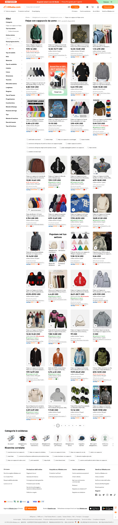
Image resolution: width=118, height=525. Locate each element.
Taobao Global (67, 516)
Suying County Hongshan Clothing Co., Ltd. (57, 299)
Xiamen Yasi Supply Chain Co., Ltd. (80, 93)
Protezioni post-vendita (33, 483)
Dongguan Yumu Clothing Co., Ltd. (57, 129)
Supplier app (52, 508)
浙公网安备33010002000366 (89, 522)
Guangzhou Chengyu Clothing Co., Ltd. (57, 224)
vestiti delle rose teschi (34, 139)
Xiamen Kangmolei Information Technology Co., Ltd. (102, 262)
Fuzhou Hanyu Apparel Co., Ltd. (102, 226)
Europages (86, 516)
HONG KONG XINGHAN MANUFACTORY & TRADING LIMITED (35, 224)
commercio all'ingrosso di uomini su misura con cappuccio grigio (45, 143)
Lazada (59, 516)
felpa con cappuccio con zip (78, 452)
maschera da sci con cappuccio (16, 452)
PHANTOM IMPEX (53, 185)
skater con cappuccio (96, 452)
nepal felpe (11, 456)
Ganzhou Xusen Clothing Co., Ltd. (102, 379)
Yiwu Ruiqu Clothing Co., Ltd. (101, 133)
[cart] (93, 7)
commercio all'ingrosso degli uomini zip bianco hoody (42, 147)
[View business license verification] (76, 522)
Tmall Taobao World (49, 516)
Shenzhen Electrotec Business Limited (35, 300)
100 (80, 425)
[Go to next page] (83, 425)
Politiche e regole (32, 492)
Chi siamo (7, 469)
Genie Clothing (97, 186)
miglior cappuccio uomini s (74, 143)
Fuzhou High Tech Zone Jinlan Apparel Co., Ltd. (102, 93)
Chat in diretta (76, 476)
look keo (72, 460)
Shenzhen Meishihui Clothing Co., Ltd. (35, 93)
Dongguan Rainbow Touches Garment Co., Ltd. (80, 55)
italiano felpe (49, 139)
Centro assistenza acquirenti (80, 473)
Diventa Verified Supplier (102, 483)
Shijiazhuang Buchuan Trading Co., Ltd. (80, 303)
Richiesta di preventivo (56, 476)
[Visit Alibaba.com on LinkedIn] (100, 495)
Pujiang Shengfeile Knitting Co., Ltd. (35, 262)
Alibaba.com (83, 508)
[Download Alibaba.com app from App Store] (94, 508)
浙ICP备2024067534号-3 (106, 522)
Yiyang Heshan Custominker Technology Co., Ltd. (57, 55)
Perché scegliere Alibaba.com (12, 473)
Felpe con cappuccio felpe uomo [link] (74, 17)
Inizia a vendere (99, 476)
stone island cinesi (60, 460)
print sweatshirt (35, 460)
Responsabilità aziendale (11, 480)
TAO (73, 516)
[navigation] (14, 221)
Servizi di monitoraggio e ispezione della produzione (34, 488)
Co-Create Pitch (8, 476)
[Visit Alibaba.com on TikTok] (115, 495)
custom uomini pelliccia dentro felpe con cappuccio (93, 460)
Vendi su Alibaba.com (101, 473)
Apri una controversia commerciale (78, 481)
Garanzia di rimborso (32, 476)
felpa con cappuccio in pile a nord (16, 460)
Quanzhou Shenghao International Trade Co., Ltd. (80, 340)
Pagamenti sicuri (31, 473)
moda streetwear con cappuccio (62, 456)
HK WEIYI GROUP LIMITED (100, 300)
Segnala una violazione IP (79, 489)
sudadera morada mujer (34, 151)
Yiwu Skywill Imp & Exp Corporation (35, 129)
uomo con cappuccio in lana (58, 452)
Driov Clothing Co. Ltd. (77, 262)
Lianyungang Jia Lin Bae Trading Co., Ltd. (35, 379)
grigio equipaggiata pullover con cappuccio (72, 147)
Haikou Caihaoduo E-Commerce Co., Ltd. (80, 226)
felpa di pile (47, 460)
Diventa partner (99, 487)
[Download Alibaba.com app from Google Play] (108, 508)
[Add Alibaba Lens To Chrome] (31, 508)
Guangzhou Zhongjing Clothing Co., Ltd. (80, 129)
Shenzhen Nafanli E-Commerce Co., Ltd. (102, 339)
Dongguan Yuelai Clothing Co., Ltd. (80, 378)
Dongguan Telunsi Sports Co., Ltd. (80, 416)
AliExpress (33, 516)
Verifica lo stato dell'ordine (102, 480)
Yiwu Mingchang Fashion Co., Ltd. (35, 417)
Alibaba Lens (13, 508)
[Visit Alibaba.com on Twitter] (104, 495)
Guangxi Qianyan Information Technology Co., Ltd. (57, 416)
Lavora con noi (8, 483)
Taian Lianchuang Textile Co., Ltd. (35, 188)
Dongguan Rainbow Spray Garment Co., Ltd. (35, 341)
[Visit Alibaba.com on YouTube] (111, 495)
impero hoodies (85, 139)
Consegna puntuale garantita (35, 480)
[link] (115, 507)
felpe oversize (92, 147)
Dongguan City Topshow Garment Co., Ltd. (35, 56)
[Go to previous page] (54, 425)
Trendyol (78, 516)
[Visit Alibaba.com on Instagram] (107, 495)
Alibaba (27, 17)
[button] (69, 7)
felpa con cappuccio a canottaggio (67, 139)
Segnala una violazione (78, 492)
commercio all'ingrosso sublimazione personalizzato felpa (34, 456)
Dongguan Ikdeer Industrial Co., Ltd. (102, 416)
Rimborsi (74, 485)
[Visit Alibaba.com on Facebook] (96, 495)
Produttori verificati (55, 473)
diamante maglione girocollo (84, 456)
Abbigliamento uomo (56, 17)
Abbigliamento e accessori (40, 17)
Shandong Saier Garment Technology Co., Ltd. (80, 188)
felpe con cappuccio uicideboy (37, 452)
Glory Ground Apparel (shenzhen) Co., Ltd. (57, 341)
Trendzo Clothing (53, 377)
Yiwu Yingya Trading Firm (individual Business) (102, 53)
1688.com (40, 516)
